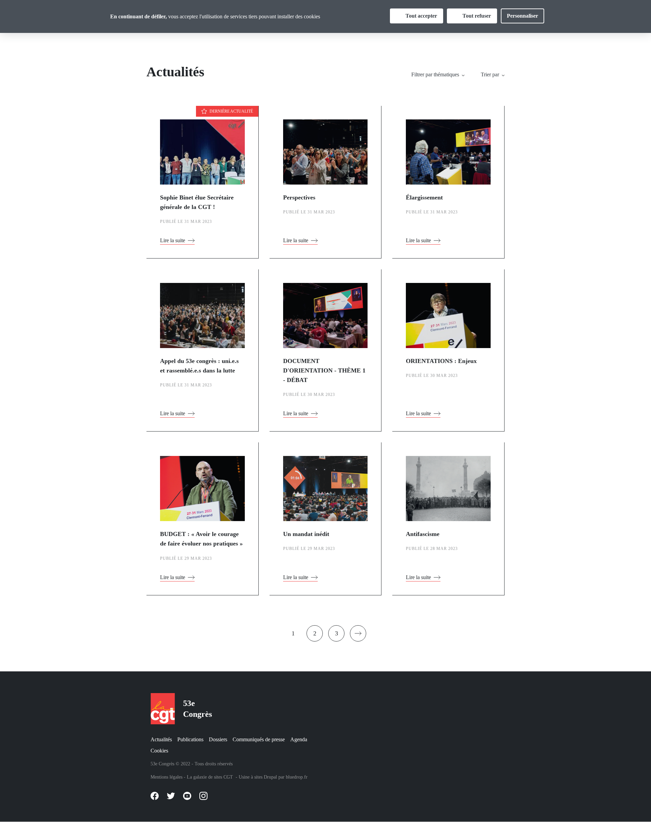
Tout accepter (421, 16)
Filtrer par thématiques (435, 74)
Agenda (298, 739)
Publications (190, 739)
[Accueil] (161, 708)
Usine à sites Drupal (258, 777)
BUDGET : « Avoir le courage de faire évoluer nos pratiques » (201, 539)
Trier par (490, 74)
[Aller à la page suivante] (358, 633)
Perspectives (299, 197)
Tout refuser (476, 16)
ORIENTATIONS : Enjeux (441, 361)
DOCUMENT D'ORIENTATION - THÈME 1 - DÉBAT (324, 370)
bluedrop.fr (297, 777)
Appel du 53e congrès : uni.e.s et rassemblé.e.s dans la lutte (199, 366)
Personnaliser (522, 16)
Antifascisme (422, 534)
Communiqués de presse (259, 739)
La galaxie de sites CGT (210, 777)
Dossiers (218, 739)
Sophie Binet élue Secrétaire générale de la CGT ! (197, 202)
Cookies (159, 750)
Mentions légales (166, 777)
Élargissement (424, 197)
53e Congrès (197, 709)
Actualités (161, 739)
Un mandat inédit (306, 534)
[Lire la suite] (202, 156)
